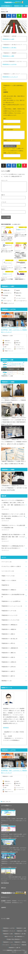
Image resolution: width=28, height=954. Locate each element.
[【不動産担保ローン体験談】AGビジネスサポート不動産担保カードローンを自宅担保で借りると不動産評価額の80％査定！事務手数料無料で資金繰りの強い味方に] (12, 410)
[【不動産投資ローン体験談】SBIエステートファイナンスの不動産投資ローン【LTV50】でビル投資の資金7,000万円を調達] (12, 478)
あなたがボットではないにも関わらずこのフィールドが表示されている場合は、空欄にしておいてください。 (13, 151)
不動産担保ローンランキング (10, 76)
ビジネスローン (7, 293)
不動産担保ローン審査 (8, 56)
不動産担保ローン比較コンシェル (13, 950)
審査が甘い (19, 293)
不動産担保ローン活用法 (9, 662)
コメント (4, 180)
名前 (4, 118)
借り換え (18, 295)
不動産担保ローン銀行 (8, 676)
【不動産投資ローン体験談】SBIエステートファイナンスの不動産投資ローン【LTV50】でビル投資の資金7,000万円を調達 (14, 488)
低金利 (18, 290)
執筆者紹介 (6, 727)
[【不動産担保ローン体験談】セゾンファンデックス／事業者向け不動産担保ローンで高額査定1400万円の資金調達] (12, 390)
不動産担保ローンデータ (9, 610)
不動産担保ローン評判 (9, 666)
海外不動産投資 (5, 883)
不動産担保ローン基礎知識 (10, 648)
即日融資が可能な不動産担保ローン (14, 939)
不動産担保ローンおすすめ (9, 64)
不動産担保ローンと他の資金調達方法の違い (13, 595)
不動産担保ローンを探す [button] (7, 335)
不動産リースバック (8, 303)
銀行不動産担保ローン (19, 936)
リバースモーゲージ (21, 300)
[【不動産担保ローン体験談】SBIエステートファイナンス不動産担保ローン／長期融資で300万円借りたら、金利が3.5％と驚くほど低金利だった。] (12, 432)
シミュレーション (21, 298)
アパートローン (7, 300)
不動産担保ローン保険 (8, 634)
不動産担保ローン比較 (7, 376)
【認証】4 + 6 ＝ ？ (9, 140)
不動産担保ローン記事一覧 (14, 947)
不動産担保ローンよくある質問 (11, 601)
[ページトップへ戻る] (25, 952)
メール (5, 124)
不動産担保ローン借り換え (9, 47)
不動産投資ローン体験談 (9, 589)
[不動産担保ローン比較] (12, 368)
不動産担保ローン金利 (8, 39)
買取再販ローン (6, 680)
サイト (3, 209)
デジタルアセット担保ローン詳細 (11, 566)
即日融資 (5, 295)
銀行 (4, 298)
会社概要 (3, 900)
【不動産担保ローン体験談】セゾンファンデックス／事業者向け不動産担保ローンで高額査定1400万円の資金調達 (13, 400)
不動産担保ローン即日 (8, 643)
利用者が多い (6, 290)
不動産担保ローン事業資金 (9, 624)
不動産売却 (5, 585)
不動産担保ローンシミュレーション (12, 606)
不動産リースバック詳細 (9, 580)
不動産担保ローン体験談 (9, 629)
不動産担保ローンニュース (9, 615)
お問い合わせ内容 (8, 129)
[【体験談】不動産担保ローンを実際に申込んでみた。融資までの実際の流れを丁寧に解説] (12, 453)
